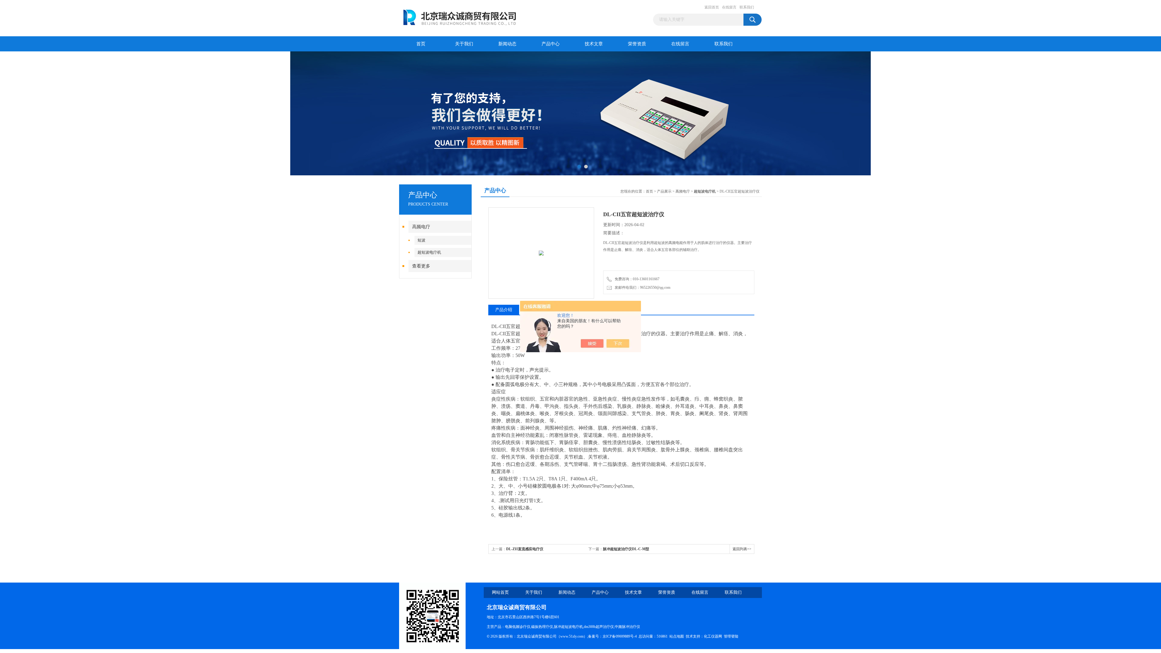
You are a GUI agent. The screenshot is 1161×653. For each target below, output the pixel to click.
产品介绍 (503, 309)
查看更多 (421, 266)
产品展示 (664, 191)
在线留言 (729, 7)
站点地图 (676, 636)
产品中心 (550, 43)
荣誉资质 (637, 43)
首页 (420, 43)
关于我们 (464, 43)
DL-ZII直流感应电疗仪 (524, 549)
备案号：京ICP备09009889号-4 (612, 636)
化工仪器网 (713, 636)
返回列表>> (742, 549)
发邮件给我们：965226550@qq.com (641, 287)
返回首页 (711, 7)
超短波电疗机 (429, 252)
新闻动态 (507, 43)
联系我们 (747, 7)
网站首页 (500, 592)
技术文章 (594, 43)
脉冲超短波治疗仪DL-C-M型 (626, 549)
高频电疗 (421, 226)
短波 (421, 240)
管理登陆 (731, 636)
